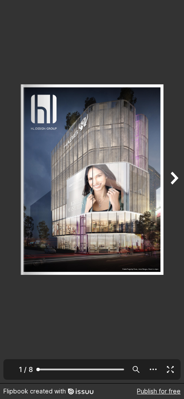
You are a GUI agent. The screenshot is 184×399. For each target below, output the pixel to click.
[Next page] (173, 191)
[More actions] (153, 369)
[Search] (136, 369)
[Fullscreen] (170, 369)
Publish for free (159, 391)
